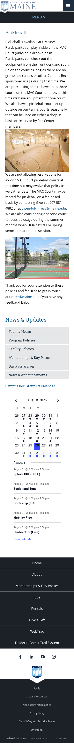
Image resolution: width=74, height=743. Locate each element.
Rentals (37, 608)
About (37, 574)
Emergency (37, 729)
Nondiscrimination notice (37, 705)
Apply (37, 688)
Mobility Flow (23, 517)
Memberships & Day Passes (30, 357)
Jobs (37, 597)
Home (37, 563)
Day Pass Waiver (22, 366)
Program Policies (22, 340)
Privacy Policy (37, 713)
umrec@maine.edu (24, 296)
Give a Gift (37, 620)
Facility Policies (21, 349)
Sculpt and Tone (25, 488)
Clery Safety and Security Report (37, 721)
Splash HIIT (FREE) (27, 474)
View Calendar (23, 539)
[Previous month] (16, 400)
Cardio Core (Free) (26, 532)
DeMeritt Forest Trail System (37, 642)
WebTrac (37, 631)
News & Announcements (28, 375)
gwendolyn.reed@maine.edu (44, 208)
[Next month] (58, 400)
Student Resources (37, 696)
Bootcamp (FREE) (26, 503)
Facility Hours (20, 331)
